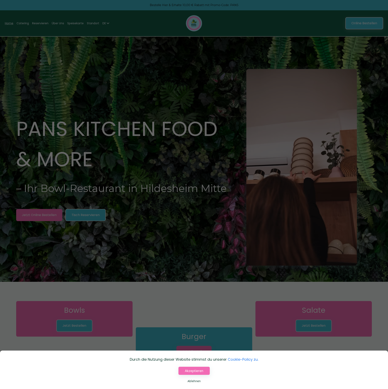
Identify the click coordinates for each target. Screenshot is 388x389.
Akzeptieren (194, 371)
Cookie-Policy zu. (243, 359)
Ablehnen (194, 381)
